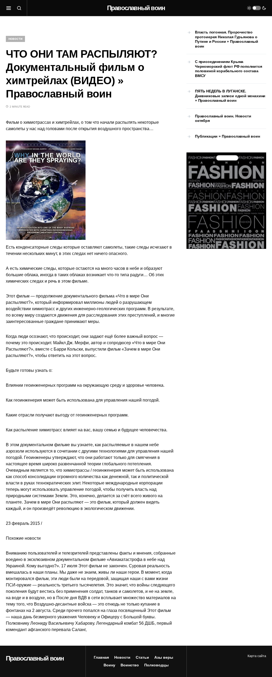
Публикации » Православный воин (227, 136)
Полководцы (156, 665)
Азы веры (163, 657)
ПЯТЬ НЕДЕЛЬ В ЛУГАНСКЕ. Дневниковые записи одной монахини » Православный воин (230, 96)
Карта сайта (257, 656)
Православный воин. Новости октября (223, 118)
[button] (8, 8)
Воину (109, 665)
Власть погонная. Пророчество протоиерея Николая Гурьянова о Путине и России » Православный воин (226, 39)
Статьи (142, 657)
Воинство (130, 665)
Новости (15, 38)
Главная (101, 657)
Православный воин (136, 7)
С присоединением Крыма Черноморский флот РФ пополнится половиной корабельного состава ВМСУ (228, 68)
